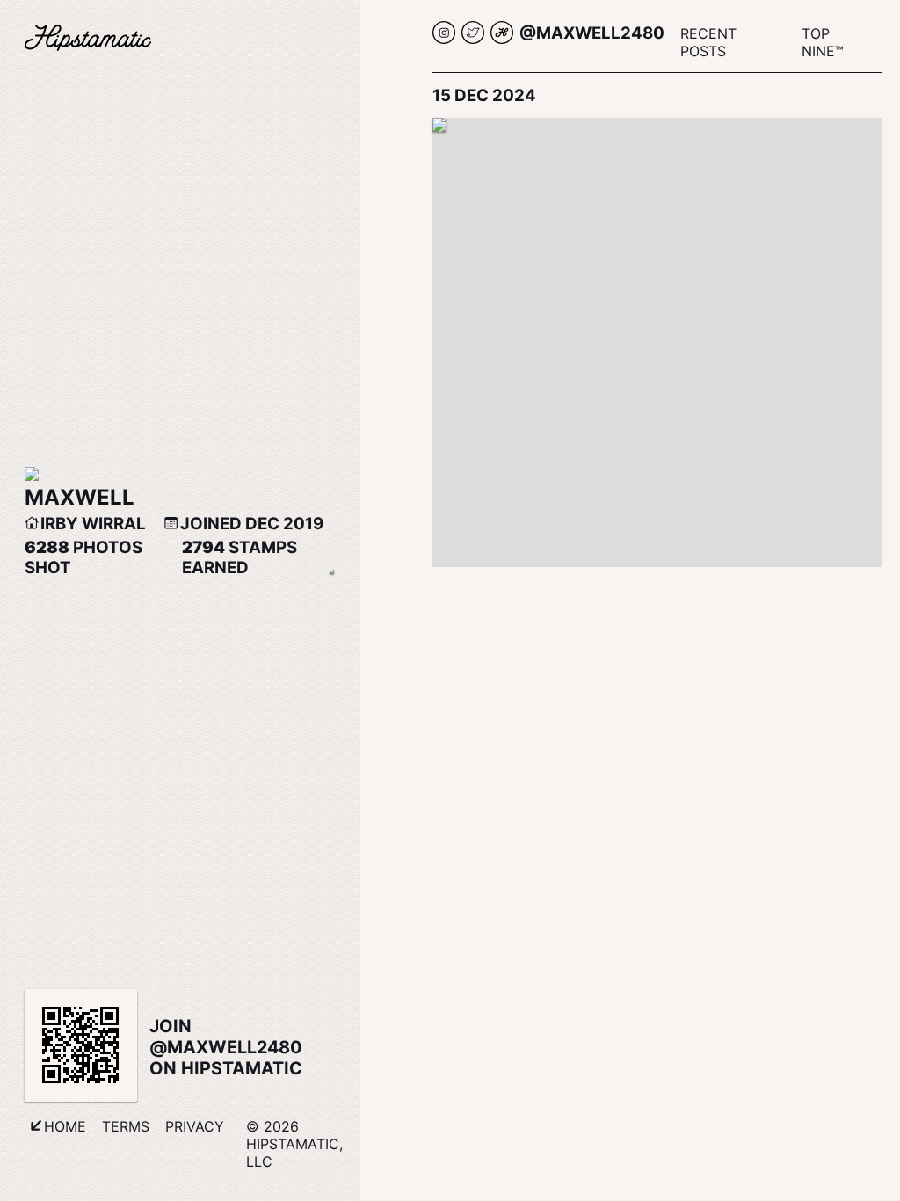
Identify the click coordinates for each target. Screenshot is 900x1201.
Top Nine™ (823, 42)
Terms (125, 1126)
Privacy (194, 1126)
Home (65, 1126)
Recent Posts (708, 42)
